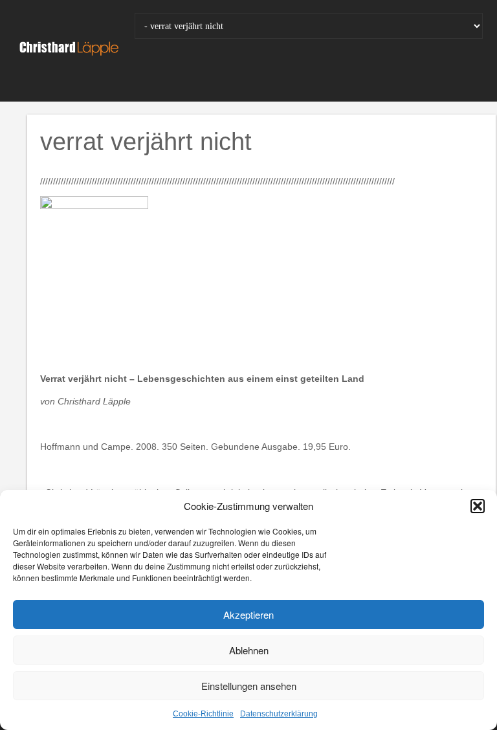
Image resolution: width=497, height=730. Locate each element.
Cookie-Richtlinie (203, 713)
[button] (477, 506)
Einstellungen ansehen (248, 685)
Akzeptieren (248, 614)
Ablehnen (249, 650)
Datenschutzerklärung (279, 713)
